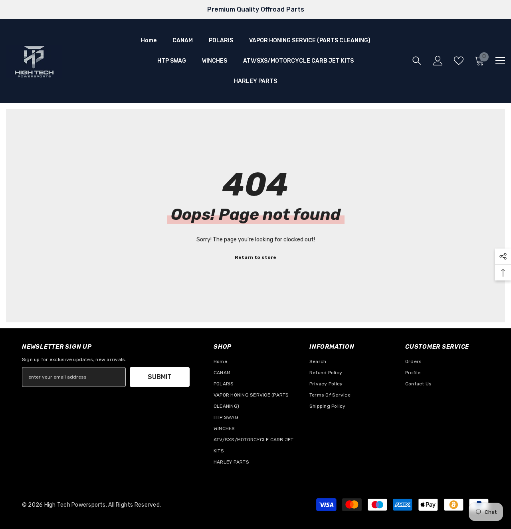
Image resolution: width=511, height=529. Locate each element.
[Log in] (438, 60)
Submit (160, 377)
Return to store (255, 257)
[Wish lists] (458, 60)
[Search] (417, 60)
